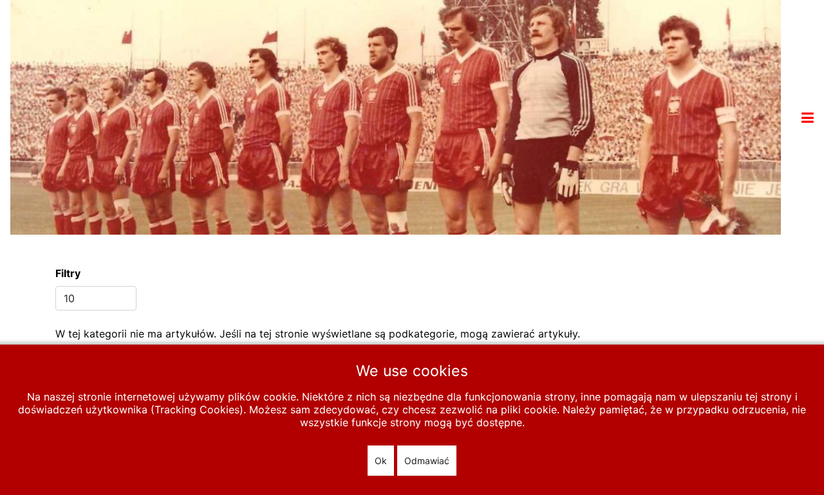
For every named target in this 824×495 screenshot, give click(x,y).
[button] (807, 118)
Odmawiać (426, 460)
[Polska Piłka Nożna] (395, 116)
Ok (381, 460)
